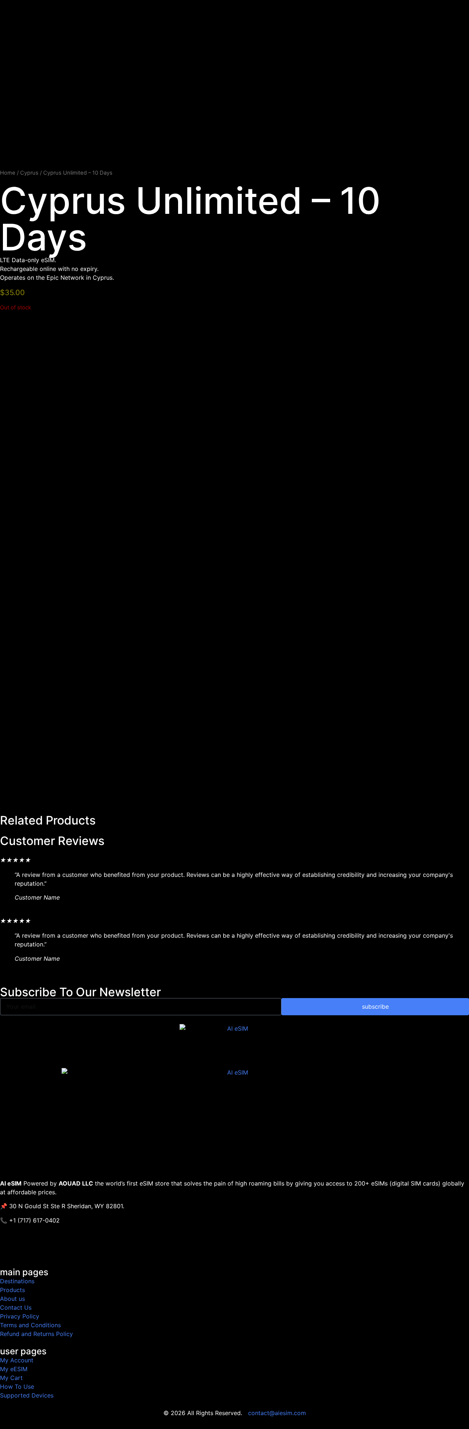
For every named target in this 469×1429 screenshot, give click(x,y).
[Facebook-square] (9, 1248)
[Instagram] (69, 1248)
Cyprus (29, 173)
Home (7, 173)
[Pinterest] (90, 1248)
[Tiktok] (49, 1248)
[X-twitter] (29, 1248)
